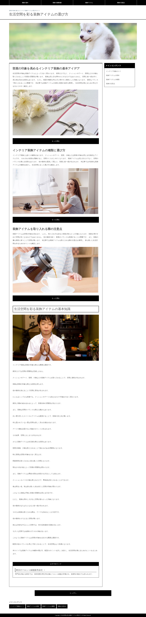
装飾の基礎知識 (57, 2)
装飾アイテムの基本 (112, 75)
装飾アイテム (89, 2)
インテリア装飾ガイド (113, 71)
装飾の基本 (25, 2)
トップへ (73, 593)
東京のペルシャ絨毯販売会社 (29, 570)
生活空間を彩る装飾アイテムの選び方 (38, 14)
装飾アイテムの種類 (112, 79)
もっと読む (56, 141)
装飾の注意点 (121, 2)
